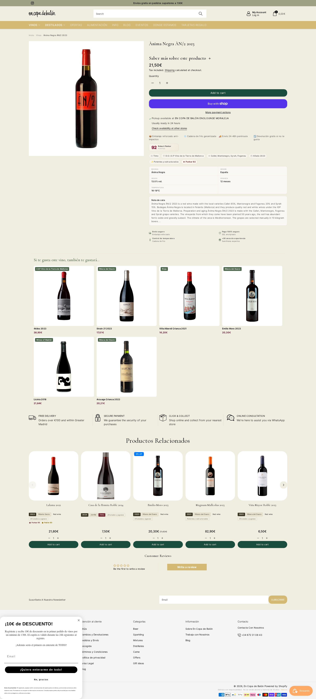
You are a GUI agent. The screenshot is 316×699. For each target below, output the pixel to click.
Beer (135, 628)
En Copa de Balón (254, 686)
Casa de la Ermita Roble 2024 (105, 505)
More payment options (218, 112)
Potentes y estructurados (197, 519)
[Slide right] (283, 485)
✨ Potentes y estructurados (165, 161)
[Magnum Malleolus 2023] (210, 476)
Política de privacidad (93, 657)
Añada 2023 (259, 156)
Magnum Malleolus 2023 (210, 505)
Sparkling (138, 634)
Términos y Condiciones (94, 651)
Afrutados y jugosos (38, 519)
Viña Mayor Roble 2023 (262, 505)
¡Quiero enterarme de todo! (41, 669)
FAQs (84, 628)
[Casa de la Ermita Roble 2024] (106, 476)
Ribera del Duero (150, 514)
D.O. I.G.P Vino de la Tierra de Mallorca (185, 156)
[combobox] (150, 14)
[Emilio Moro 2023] (158, 476)
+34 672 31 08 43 (252, 634)
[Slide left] (32, 485)
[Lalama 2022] (53, 476)
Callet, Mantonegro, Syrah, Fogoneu (228, 156)
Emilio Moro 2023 (158, 505)
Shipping (170, 70)
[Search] (200, 14)
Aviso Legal (87, 663)
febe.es (284, 690)
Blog (83, 669)
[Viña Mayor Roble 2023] (262, 476)
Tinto (155, 156)
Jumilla (93, 515)
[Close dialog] (79, 620)
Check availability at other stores (169, 128)
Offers (136, 657)
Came (136, 651)
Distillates (138, 646)
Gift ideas (138, 663)
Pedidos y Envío (90, 640)
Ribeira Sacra (44, 514)
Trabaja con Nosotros (197, 634)
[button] (278, 13)
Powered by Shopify (275, 686)
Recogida (86, 646)
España (224, 172)
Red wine (57, 514)
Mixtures (138, 640)
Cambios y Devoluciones (94, 634)
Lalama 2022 (53, 505)
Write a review (187, 567)
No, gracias (41, 679)
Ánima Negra (158, 172)
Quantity (154, 76)
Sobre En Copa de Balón (199, 628)
